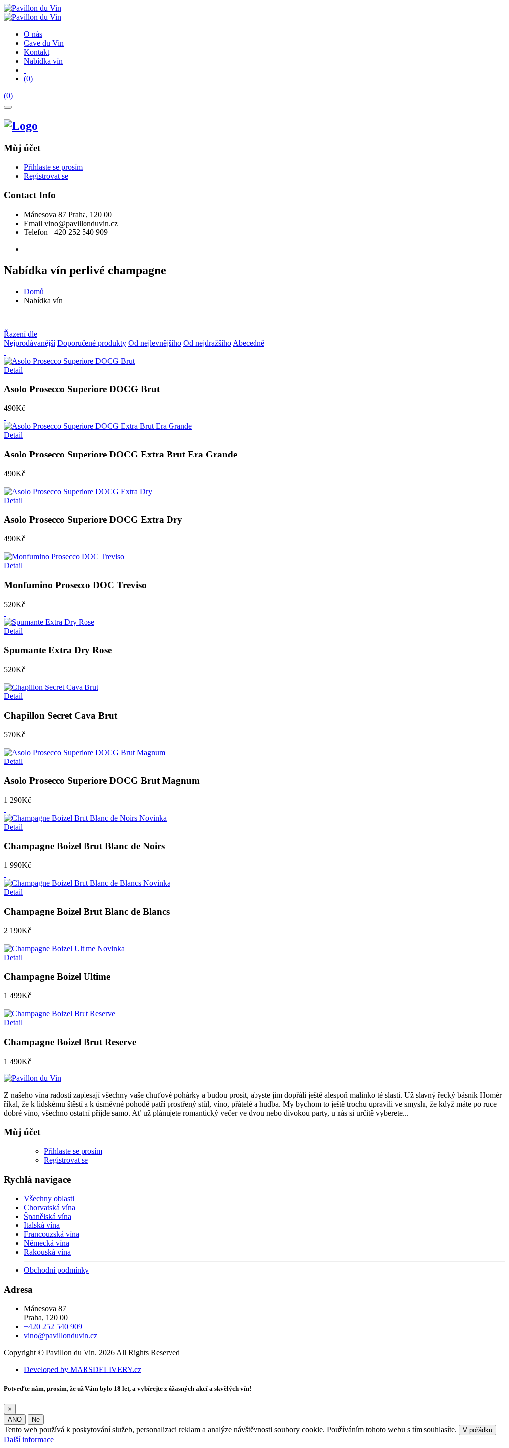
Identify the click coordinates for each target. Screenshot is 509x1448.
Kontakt (36, 52)
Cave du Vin (44, 43)
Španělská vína (47, 1216)
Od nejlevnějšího (154, 343)
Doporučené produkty (91, 343)
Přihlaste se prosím (53, 167)
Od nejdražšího (207, 343)
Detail (13, 370)
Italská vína (42, 1225)
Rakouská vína (47, 1252)
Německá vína (46, 1243)
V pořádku (477, 1430)
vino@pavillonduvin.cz (60, 1335)
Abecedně (248, 343)
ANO (15, 1419)
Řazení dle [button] (20, 334)
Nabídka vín (43, 61)
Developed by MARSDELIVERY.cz (82, 1369)
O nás (33, 34)
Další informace (29, 1439)
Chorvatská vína (49, 1207)
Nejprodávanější (29, 343)
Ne (36, 1419)
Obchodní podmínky (56, 1270)
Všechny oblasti (49, 1198)
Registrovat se (46, 176)
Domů (34, 291)
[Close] (8, 107)
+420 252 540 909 (53, 1326)
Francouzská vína (51, 1234)
